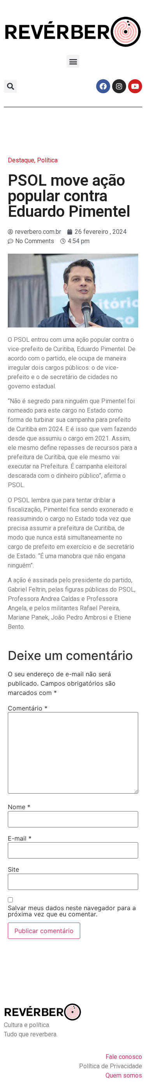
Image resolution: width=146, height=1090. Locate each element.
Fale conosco (124, 1056)
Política (47, 160)
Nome (19, 807)
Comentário (27, 708)
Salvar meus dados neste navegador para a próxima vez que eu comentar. (72, 911)
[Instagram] (119, 86)
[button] (73, 61)
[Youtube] (135, 86)
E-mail (20, 838)
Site (13, 869)
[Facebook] (103, 86)
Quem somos (124, 1075)
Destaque (21, 160)
